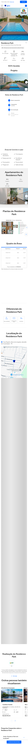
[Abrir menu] (2, 6)
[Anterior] (12, 720)
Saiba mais (12, 1)
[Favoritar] (26, 42)
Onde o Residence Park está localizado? (10, 737)
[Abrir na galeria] (26, 89)
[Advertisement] (14, 132)
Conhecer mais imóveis (14, 742)
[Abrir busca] (26, 6)
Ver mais (15, 676)
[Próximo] (26, 82)
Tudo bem (23, 1)
